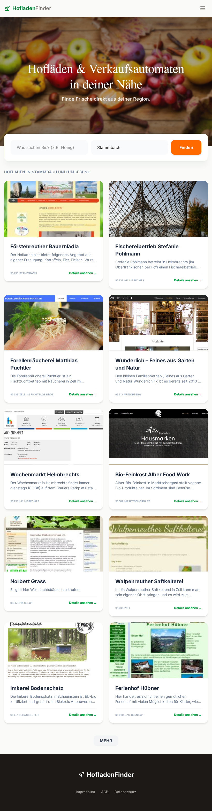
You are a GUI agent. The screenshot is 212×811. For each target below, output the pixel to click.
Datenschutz (125, 792)
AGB (104, 792)
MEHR (106, 740)
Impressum (85, 792)
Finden (186, 147)
